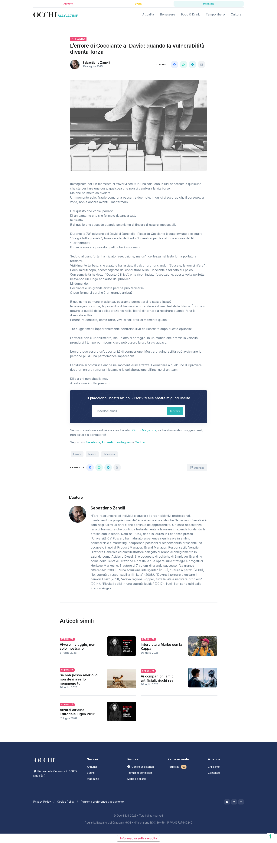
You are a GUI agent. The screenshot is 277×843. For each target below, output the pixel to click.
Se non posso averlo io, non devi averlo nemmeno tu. (79, 679)
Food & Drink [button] (190, 14)
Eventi (91, 772)
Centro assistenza (142, 766)
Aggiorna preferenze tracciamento (102, 801)
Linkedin (108, 442)
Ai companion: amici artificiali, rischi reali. (158, 678)
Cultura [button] (236, 14)
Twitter (140, 442)
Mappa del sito (136, 778)
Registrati (176, 766)
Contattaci (214, 772)
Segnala (198, 467)
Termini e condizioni (139, 772)
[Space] (44, 760)
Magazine (93, 778)
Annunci (92, 766)
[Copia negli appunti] (201, 64)
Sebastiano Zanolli (96, 62)
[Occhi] (55, 14)
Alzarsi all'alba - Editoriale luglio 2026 (78, 712)
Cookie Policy (65, 801)
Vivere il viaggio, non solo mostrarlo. (77, 647)
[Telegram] (192, 64)
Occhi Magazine (144, 430)
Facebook (93, 442)
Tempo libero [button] (215, 14)
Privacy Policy (42, 801)
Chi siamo (214, 766)
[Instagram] (241, 801)
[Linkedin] (234, 801)
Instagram (124, 442)
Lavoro (77, 454)
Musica (92, 454)
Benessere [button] (167, 14)
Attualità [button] (148, 14)
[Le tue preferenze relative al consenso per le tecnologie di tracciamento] (270, 836)
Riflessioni (109, 454)
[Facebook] (174, 64)
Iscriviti (175, 411)
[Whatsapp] (183, 64)
